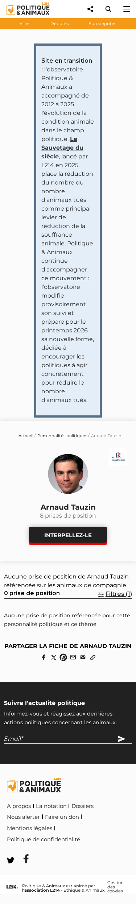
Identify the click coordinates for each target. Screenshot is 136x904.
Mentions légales (29, 828)
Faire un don (62, 817)
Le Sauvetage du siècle (62, 148)
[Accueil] (22, 16)
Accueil (25, 435)
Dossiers (82, 806)
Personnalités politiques (62, 435)
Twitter (21, 849)
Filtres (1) (119, 593)
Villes (25, 23)
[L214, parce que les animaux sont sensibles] (12, 887)
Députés (59, 23)
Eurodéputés (102, 23)
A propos (19, 806)
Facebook (96, 838)
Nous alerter (23, 817)
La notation (51, 806)
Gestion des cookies (115, 887)
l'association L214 (41, 890)
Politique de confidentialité (43, 839)
